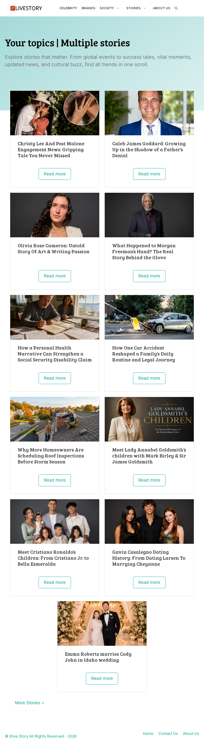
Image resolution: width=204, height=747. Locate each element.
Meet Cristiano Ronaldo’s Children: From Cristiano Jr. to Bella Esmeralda (54, 557)
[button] (176, 8)
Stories (133, 8)
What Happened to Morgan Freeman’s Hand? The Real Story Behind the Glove (144, 251)
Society (107, 8)
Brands (88, 8)
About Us (161, 8)
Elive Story (18, 736)
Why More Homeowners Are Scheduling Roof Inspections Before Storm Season (51, 455)
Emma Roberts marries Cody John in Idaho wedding (98, 656)
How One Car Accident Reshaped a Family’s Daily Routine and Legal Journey (143, 353)
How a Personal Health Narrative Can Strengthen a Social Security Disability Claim (55, 353)
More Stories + (29, 702)
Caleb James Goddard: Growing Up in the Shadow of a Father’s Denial (149, 149)
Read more (55, 173)
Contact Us (168, 733)
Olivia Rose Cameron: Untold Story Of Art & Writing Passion (54, 248)
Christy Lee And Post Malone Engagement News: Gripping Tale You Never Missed (51, 149)
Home (148, 733)
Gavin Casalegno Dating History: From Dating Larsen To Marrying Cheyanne (148, 557)
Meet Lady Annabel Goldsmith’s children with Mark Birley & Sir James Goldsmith (149, 455)
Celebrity (68, 8)
